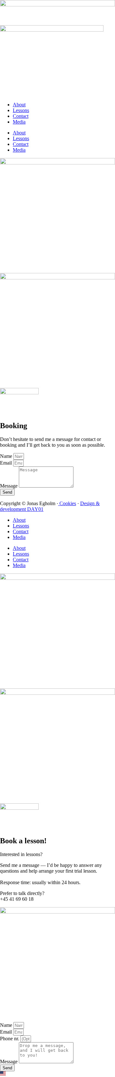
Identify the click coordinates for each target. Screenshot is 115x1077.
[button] (57, 1074)
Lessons (21, 110)
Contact (20, 116)
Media (19, 122)
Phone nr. (10, 1038)
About (19, 104)
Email (6, 463)
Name (6, 456)
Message (9, 486)
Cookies (67, 503)
